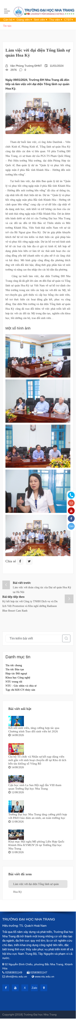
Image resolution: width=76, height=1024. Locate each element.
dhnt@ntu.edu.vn (16, 976)
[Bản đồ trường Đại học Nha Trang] (43, 987)
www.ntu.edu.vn (44, 976)
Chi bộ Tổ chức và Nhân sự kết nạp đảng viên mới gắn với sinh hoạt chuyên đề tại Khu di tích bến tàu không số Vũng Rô (37, 760)
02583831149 (13, 972)
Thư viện (55, 19)
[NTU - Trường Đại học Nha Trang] (38, 12)
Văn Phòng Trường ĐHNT (26, 65)
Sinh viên (40, 19)
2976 (13, 69)
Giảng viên (24, 19)
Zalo (71, 526)
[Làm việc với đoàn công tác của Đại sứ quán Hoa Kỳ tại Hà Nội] (6, 585)
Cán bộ (8, 19)
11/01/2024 (57, 65)
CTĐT (68, 19)
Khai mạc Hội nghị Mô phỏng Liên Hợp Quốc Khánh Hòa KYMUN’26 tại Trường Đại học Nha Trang (36, 845)
